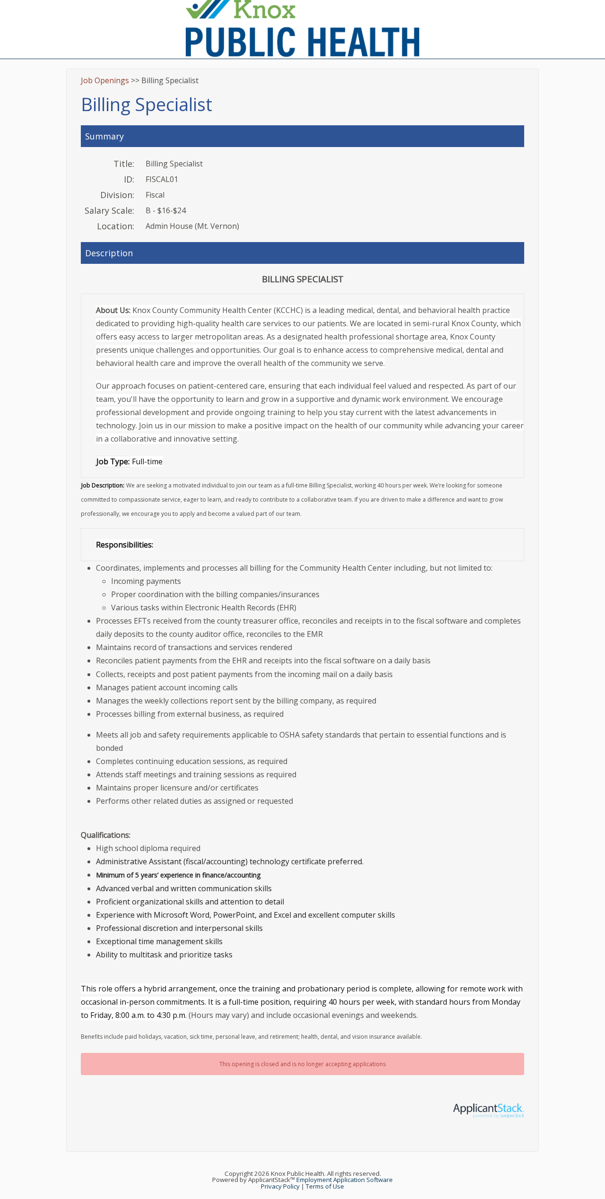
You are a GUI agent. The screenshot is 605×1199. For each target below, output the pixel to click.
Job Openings (105, 80)
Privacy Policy (280, 1186)
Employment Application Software (344, 1179)
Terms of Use (325, 1186)
